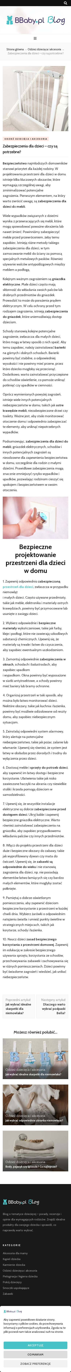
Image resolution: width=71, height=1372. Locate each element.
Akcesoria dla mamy (15, 1253)
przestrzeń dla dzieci (18, 587)
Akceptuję (35, 1345)
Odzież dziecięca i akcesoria (25, 138)
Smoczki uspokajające (16, 1288)
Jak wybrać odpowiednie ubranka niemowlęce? (34, 1120)
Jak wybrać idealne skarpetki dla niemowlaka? (33, 1074)
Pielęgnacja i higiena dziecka (20, 1276)
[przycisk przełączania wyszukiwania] (65, 3)
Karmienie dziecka (14, 1265)
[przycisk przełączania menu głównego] (36, 38)
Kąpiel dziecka (11, 1259)
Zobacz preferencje (35, 1363)
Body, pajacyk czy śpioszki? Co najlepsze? (31, 1166)
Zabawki (8, 1293)
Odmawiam (35, 1354)
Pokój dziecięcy (12, 1282)
